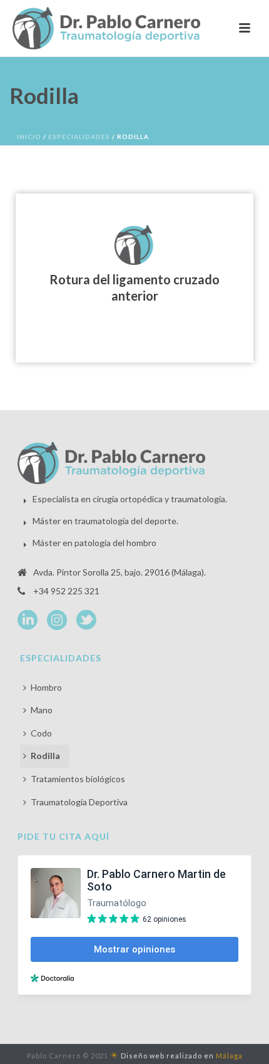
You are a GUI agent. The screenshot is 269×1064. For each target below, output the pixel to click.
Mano (42, 710)
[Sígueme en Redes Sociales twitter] (86, 620)
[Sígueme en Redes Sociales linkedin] (28, 620)
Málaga (229, 1055)
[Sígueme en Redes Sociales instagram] (57, 620)
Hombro (46, 687)
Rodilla (45, 755)
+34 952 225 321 (66, 591)
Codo (41, 733)
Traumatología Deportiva (79, 802)
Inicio (29, 136)
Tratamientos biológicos (78, 778)
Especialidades (79, 136)
